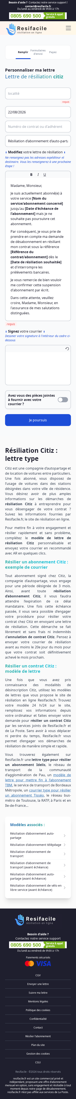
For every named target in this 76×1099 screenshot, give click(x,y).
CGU (38, 1062)
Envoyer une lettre (38, 984)
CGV (38, 975)
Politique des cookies (38, 1010)
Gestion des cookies (38, 1053)
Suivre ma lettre (38, 993)
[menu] (68, 28)
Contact (38, 1027)
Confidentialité (38, 1019)
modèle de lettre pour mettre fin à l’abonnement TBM (38, 780)
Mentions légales (38, 1001)
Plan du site (38, 1045)
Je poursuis (38, 420)
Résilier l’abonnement (38, 1036)
